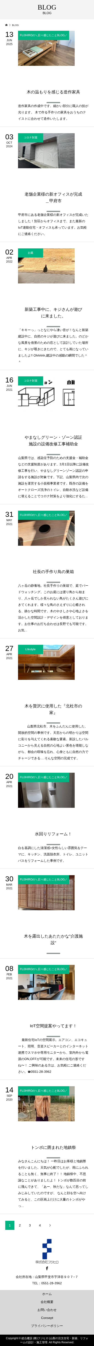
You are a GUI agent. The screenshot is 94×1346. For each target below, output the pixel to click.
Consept (47, 1318)
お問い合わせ (47, 1310)
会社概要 (47, 1302)
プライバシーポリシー (47, 1326)
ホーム (47, 1294)
